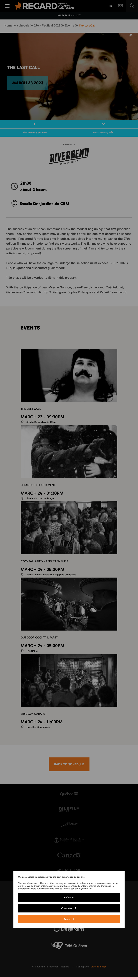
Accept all (69, 919)
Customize (66, 908)
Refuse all (69, 897)
